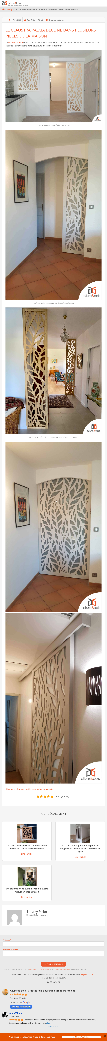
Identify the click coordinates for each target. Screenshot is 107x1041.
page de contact (87, 974)
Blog (9, 9)
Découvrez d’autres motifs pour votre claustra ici (29, 789)
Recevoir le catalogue (53, 964)
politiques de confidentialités (39, 969)
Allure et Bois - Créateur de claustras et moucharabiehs (42, 990)
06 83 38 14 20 (53, 982)
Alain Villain (15, 1013)
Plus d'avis (53, 1026)
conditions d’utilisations (62, 969)
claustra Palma (15, 42)
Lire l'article (26, 853)
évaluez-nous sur (19, 1006)
